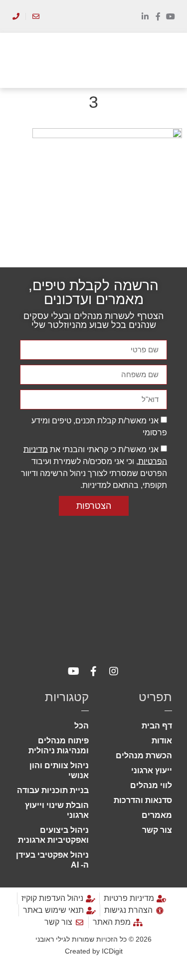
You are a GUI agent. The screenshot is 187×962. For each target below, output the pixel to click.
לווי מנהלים (151, 785)
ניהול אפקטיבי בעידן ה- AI (52, 860)
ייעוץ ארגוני (151, 770)
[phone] (15, 16)
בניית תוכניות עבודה (53, 790)
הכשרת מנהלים (144, 755)
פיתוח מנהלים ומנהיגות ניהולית (58, 745)
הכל (81, 726)
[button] (167, 60)
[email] (35, 16)
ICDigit (112, 951)
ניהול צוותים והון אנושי (59, 770)
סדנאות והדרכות (143, 800)
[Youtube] (170, 16)
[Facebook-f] (158, 16)
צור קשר (157, 830)
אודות (162, 740)
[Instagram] (114, 671)
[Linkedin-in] (145, 16)
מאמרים (157, 815)
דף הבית (157, 726)
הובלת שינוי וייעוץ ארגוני (57, 810)
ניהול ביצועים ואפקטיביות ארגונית (53, 835)
